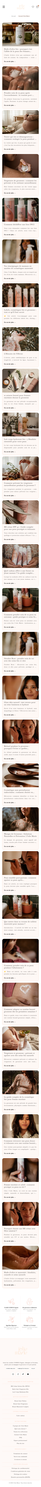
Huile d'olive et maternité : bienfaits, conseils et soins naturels (20, 1273)
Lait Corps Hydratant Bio (21, 1392)
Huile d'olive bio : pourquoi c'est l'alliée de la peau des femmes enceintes (18, 50)
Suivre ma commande (20, 1456)
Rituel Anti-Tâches (20, 1401)
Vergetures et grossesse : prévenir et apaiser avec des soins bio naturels (19, 1054)
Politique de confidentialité (20, 1468)
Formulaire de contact (20, 1453)
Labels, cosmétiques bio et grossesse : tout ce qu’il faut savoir (20, 311)
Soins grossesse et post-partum (20, 1382)
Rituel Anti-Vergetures (20, 1404)
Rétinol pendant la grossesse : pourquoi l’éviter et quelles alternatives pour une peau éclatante (19, 747)
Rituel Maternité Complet (20, 1406)
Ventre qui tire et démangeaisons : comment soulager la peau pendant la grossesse (20, 138)
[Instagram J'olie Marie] (13, 1374)
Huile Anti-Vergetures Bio (20, 1389)
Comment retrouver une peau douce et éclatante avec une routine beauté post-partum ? (19, 1142)
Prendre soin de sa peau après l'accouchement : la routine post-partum (18, 94)
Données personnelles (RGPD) (20, 1477)
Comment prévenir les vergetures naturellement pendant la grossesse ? (20, 484)
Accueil (14, 16)
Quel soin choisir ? (20, 1429)
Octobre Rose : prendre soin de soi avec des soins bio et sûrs (19, 659)
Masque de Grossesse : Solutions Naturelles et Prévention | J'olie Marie (20, 835)
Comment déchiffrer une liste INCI (19, 224)
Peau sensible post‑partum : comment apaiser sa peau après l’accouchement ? (20, 879)
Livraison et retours (20, 1459)
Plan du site (20, 1443)
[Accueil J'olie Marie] (20, 1350)
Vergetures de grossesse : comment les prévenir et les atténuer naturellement (20, 182)
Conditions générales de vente (20, 1471)
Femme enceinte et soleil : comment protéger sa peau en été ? (19, 1186)
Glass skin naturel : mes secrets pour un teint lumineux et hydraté (20, 703)
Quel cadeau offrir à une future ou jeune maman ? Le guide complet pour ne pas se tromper (19, 572)
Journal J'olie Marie (20, 1434)
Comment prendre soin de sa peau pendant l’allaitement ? (19, 966)
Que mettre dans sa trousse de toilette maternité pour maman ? (20, 923)
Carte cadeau (20, 1415)
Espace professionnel (20, 1440)
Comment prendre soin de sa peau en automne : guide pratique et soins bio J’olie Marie (20, 616)
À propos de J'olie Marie (20, 1426)
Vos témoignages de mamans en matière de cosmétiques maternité (18, 267)
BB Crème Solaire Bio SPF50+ (20, 1386)
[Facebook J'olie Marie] (18, 1374)
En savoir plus (10, 61)
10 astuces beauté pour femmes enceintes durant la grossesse (17, 396)
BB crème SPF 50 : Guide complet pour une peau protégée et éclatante (19, 528)
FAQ (20, 1437)
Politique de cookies (20, 1474)
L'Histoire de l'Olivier (13, 354)
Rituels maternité (20, 1397)
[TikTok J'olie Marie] (23, 1374)
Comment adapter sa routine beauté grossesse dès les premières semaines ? (20, 1010)
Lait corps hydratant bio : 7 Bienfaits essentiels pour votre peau (20, 440)
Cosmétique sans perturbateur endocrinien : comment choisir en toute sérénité (18, 791)
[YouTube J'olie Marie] (28, 1374)
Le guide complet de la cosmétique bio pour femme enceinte (19, 1098)
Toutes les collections (20, 1431)
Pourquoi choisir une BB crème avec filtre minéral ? (19, 1230)
